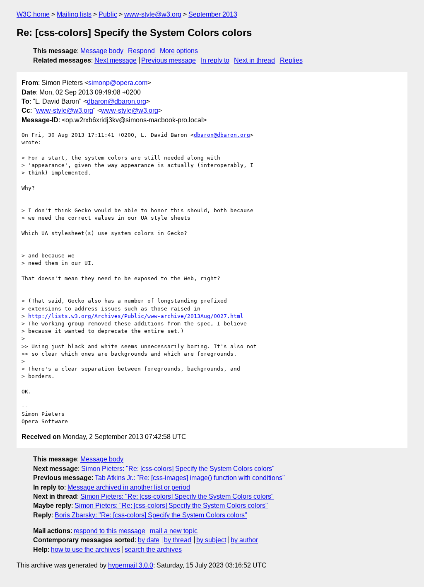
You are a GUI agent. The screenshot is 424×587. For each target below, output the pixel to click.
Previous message (168, 60)
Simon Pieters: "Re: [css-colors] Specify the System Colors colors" (178, 468)
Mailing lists (74, 14)
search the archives (153, 549)
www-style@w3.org (152, 14)
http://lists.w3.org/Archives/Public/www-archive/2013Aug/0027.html (135, 316)
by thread (177, 539)
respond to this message (109, 530)
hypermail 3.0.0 (130, 565)
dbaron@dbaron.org (116, 101)
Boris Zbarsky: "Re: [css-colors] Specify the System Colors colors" (151, 515)
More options (179, 50)
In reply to (215, 60)
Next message (115, 60)
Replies (291, 60)
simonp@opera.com (117, 82)
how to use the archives (85, 549)
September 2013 (212, 14)
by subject (211, 539)
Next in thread (254, 60)
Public (108, 14)
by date (148, 539)
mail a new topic (174, 530)
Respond (141, 50)
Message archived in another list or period (128, 487)
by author (244, 539)
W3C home (33, 14)
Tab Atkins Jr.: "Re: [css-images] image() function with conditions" (190, 477)
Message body (101, 50)
